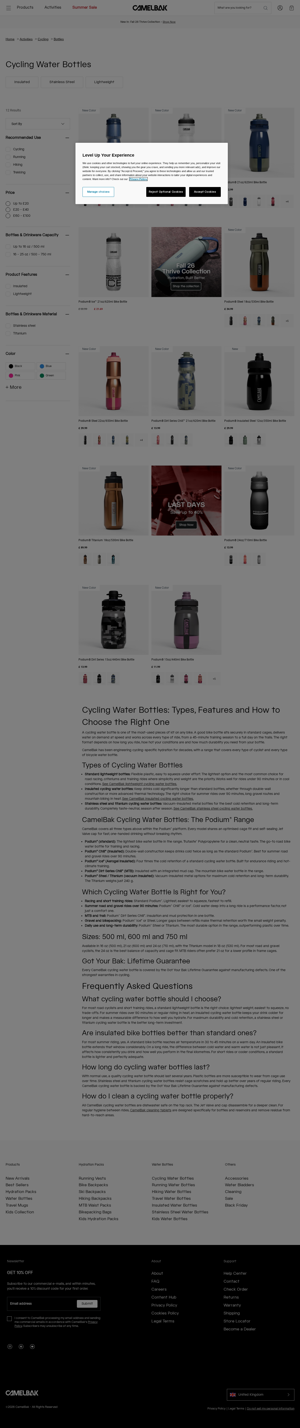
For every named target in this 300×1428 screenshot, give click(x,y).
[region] (151, 173)
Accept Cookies (205, 192)
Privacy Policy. (138, 179)
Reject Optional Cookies (166, 192)
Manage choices (98, 192)
